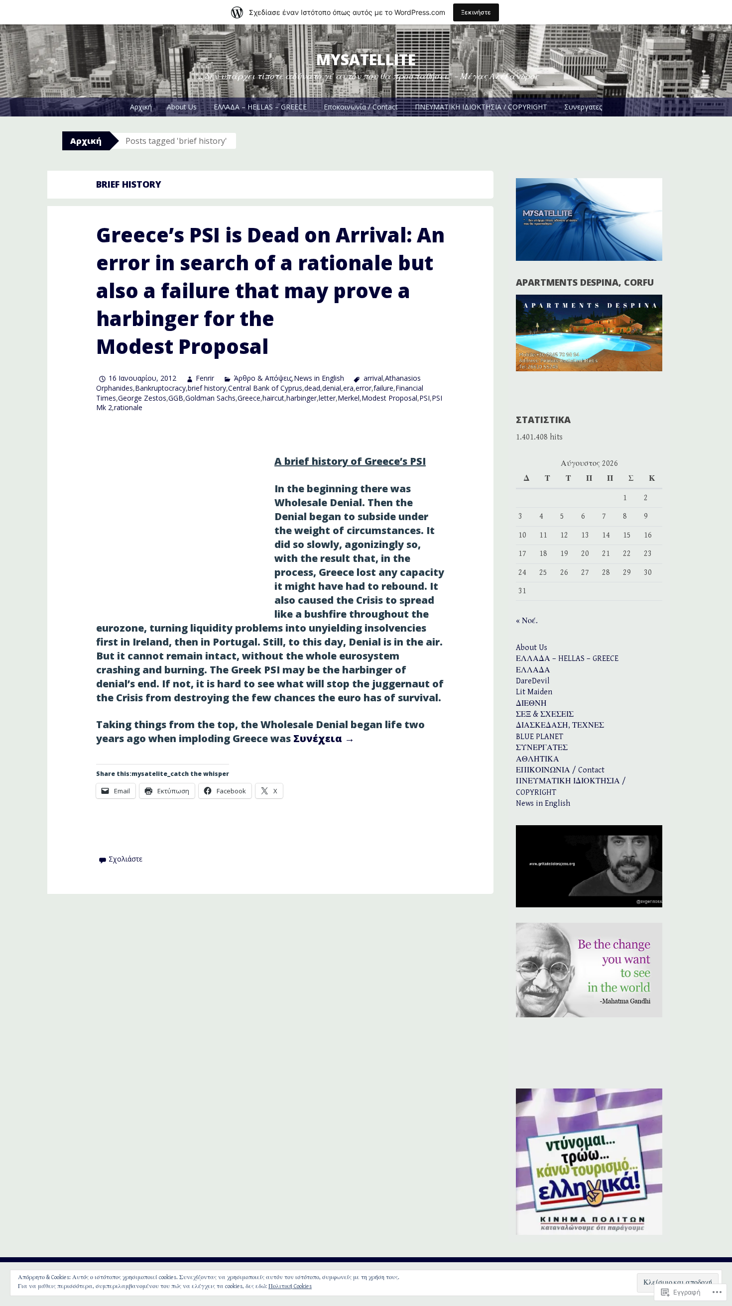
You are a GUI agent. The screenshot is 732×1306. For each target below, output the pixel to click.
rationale (128, 407)
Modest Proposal (389, 398)
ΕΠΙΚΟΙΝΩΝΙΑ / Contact (560, 770)
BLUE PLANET (539, 737)
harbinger (301, 398)
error (363, 388)
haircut (273, 398)
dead (312, 388)
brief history (207, 388)
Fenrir (205, 378)
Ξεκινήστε (476, 12)
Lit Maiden (534, 692)
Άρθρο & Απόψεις (262, 378)
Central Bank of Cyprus (265, 388)
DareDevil (533, 681)
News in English (319, 378)
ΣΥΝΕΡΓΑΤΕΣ (542, 748)
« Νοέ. (527, 621)
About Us (182, 106)
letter (327, 398)
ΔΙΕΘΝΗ (531, 703)
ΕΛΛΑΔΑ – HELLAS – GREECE (260, 106)
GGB (175, 398)
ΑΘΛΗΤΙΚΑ (537, 759)
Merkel (349, 398)
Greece (249, 398)
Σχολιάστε (125, 859)
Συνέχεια (324, 738)
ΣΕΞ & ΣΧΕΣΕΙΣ (545, 714)
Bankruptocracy (160, 388)
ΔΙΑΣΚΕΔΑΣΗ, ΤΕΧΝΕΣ (560, 725)
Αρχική (141, 106)
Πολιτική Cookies (290, 1286)
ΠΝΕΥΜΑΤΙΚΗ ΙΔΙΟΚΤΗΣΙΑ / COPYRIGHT (481, 106)
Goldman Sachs (210, 398)
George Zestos (142, 398)
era (348, 388)
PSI (424, 398)
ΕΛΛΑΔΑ (533, 670)
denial (331, 388)
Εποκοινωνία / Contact (361, 106)
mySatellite (366, 59)
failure (383, 388)
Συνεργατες (583, 106)
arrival (373, 378)
